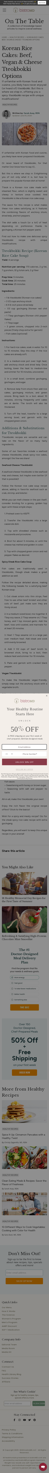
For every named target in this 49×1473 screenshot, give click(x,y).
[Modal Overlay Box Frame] (24, 3)
